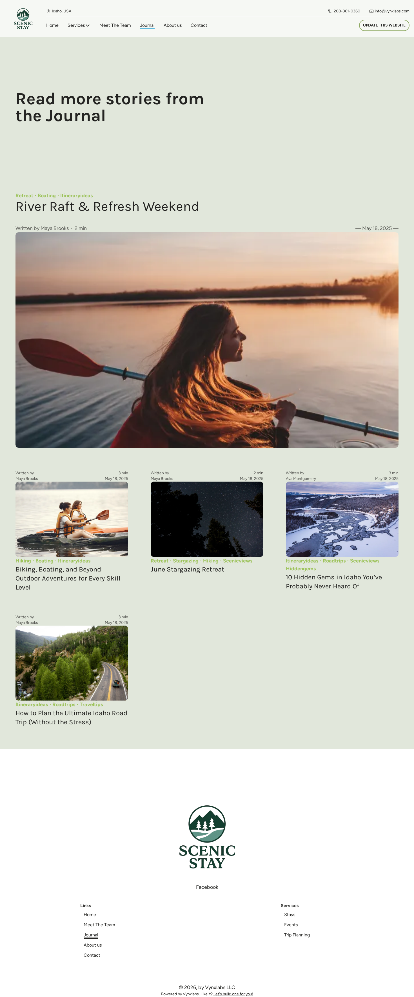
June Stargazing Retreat (187, 569)
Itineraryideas (76, 195)
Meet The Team (115, 25)
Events (291, 924)
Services (76, 25)
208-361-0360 (347, 11)
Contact (199, 25)
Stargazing (186, 561)
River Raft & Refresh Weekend (107, 206)
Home (52, 25)
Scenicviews (237, 561)
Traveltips (91, 704)
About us (173, 25)
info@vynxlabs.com (392, 11)
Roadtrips (334, 561)
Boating (47, 195)
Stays (289, 914)
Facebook (207, 887)
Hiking (23, 561)
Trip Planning (297, 935)
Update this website (384, 25)
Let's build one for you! (233, 994)
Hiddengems (301, 569)
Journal (147, 25)
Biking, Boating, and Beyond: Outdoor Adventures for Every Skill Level (68, 578)
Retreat (24, 195)
